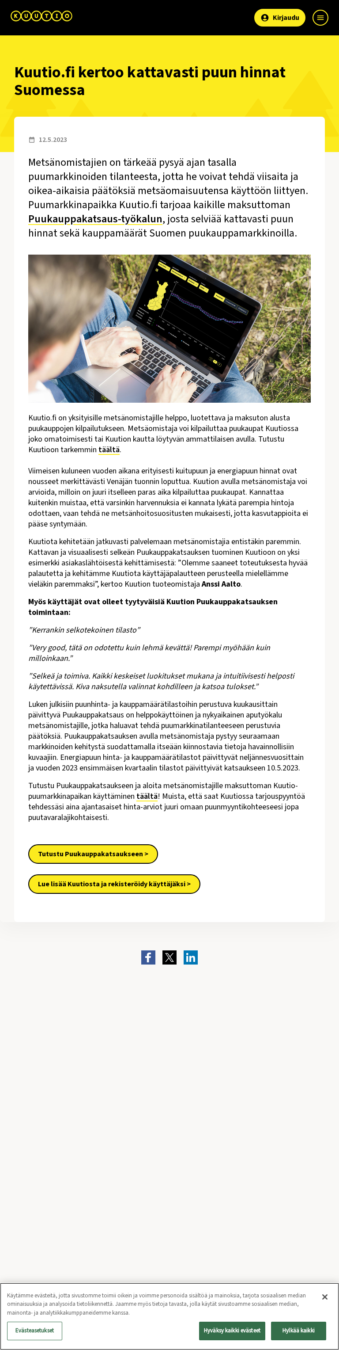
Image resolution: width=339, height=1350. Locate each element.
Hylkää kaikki (298, 1331)
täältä (109, 449)
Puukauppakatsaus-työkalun (95, 219)
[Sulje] (325, 1297)
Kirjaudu (286, 18)
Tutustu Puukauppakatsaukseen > (93, 854)
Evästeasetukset (34, 1331)
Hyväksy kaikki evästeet (232, 1331)
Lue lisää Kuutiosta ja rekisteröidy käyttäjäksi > (114, 884)
